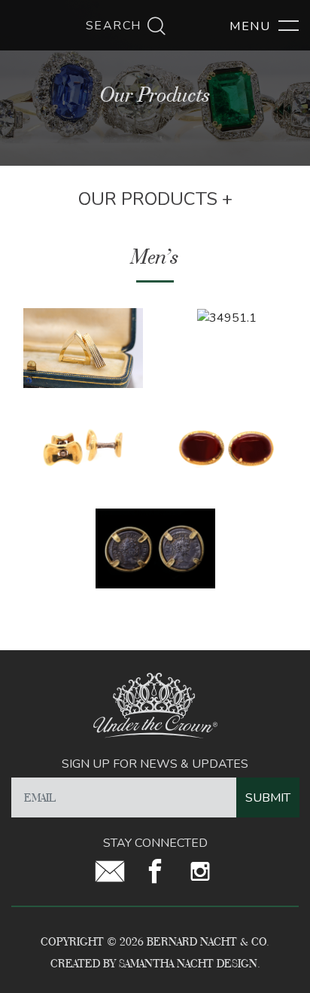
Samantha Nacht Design (188, 963)
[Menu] (264, 26)
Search (116, 25)
